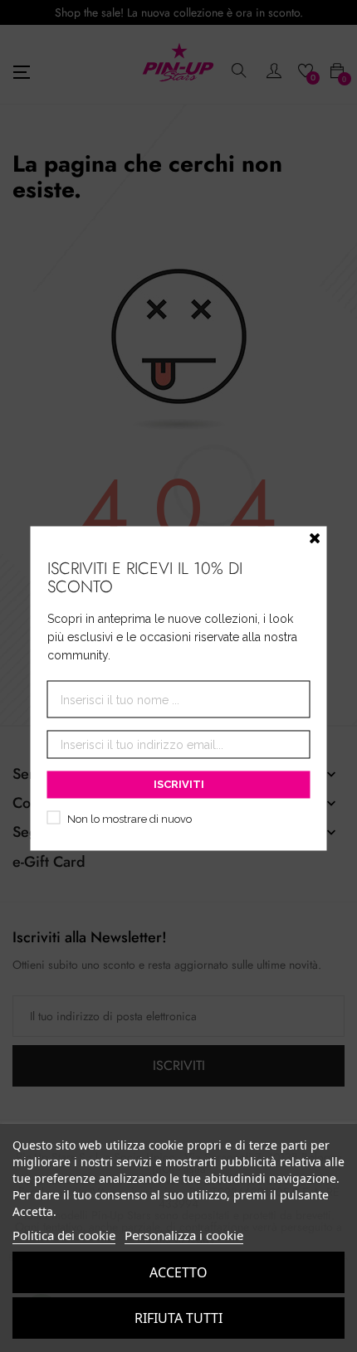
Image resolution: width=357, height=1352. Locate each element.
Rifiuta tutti (178, 1318)
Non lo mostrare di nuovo (129, 819)
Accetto (178, 1272)
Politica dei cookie (63, 1235)
